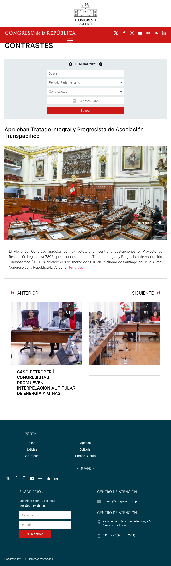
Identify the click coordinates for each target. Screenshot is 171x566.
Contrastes (31, 456)
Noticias (31, 449)
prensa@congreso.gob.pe (120, 501)
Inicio (31, 443)
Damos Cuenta (85, 456)
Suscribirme (35, 534)
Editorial (85, 449)
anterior (27, 293)
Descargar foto (144, 223)
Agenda (85, 443)
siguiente (143, 293)
